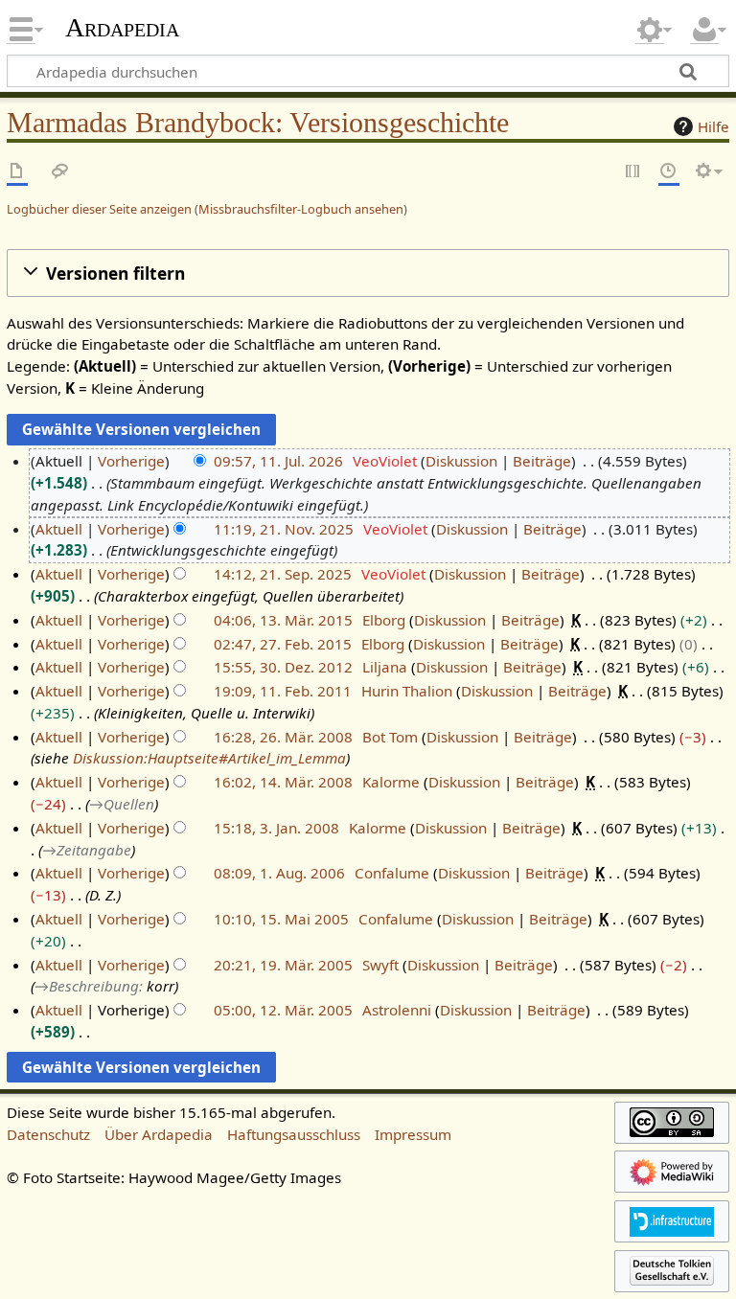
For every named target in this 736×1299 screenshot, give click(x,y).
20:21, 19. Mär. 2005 (283, 964)
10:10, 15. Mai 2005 (281, 918)
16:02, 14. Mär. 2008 (283, 781)
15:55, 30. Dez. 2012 (283, 666)
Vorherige (131, 460)
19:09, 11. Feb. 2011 (283, 690)
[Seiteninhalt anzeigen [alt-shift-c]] (17, 172)
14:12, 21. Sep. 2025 (283, 573)
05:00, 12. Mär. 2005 (283, 1009)
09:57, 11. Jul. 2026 (278, 460)
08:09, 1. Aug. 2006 (279, 872)
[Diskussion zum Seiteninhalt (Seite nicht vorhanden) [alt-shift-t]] (60, 172)
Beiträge (542, 460)
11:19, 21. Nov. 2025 (284, 528)
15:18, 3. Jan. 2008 (276, 827)
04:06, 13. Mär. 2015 (283, 619)
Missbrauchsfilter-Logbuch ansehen (300, 208)
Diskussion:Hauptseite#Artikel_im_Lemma (209, 757)
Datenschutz (48, 1134)
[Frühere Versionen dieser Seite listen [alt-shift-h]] (668, 172)
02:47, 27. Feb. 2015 (283, 643)
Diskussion (461, 460)
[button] (368, 273)
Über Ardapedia (158, 1134)
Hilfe (713, 126)
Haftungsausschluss (293, 1134)
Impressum (413, 1134)
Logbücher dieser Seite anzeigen (99, 208)
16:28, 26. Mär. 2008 (283, 736)
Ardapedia (122, 27)
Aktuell (58, 528)
